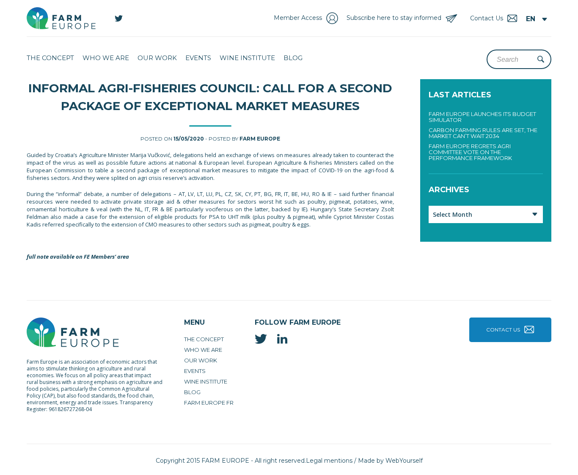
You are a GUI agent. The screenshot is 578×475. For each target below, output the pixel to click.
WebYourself (404, 460)
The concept (50, 58)
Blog (293, 58)
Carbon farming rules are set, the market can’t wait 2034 (483, 133)
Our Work (157, 58)
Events (198, 58)
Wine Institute (247, 58)
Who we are (106, 58)
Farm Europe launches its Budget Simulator (482, 116)
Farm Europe (259, 138)
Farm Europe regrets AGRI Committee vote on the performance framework (470, 152)
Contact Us (503, 329)
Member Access (298, 18)
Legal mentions (329, 460)
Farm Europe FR (209, 402)
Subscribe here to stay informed (394, 18)
